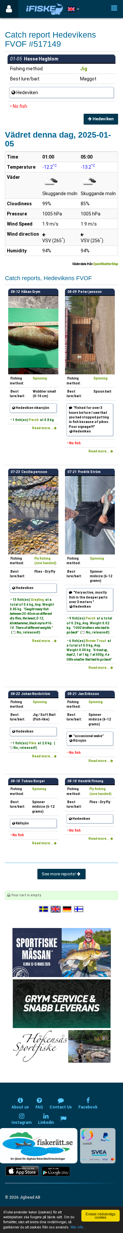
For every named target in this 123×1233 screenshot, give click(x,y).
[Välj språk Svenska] (44, 909)
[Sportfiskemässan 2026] (61, 952)
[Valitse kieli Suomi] (79, 909)
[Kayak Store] (61, 1003)
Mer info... (78, 1227)
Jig (83, 68)
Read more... (43, 428)
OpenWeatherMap (105, 264)
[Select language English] (56, 909)
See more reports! (59, 873)
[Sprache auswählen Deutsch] (67, 909)
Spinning (40, 378)
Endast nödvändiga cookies (100, 1215)
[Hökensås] (61, 1046)
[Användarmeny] (9, 9)
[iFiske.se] (44, 9)
